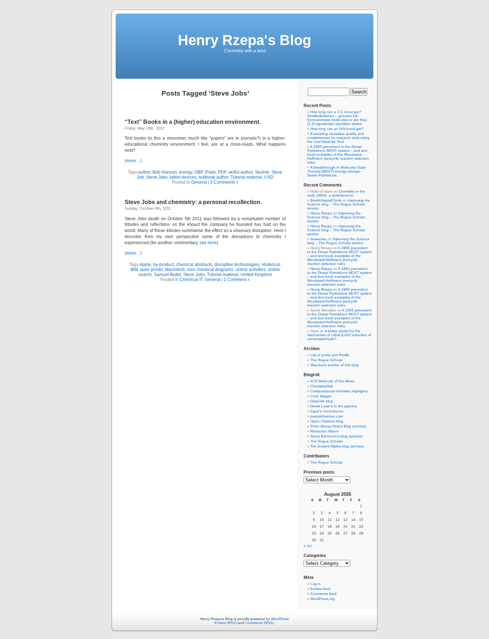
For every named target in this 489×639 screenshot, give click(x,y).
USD (268, 177)
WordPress (280, 619)
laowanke (318, 239)
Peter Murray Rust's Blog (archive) (338, 426)
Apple (145, 264)
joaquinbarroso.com (326, 416)
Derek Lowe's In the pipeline (333, 406)
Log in (315, 584)
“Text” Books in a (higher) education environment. (193, 122)
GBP (198, 172)
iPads (210, 172)
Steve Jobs (157, 177)
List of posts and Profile (329, 355)
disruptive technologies (237, 264)
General (199, 182)
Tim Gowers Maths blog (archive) (337, 446)
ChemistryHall (321, 386)
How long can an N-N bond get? (337, 129)
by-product (163, 264)
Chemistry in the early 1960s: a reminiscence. (336, 193)
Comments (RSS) (259, 623)
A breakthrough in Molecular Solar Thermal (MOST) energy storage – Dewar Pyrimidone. (336, 171)
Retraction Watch (324, 431)
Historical (271, 264)
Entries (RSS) (225, 623)
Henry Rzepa (321, 213)
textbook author (213, 177)
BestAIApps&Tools (325, 200)
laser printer (151, 269)
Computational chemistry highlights (339, 391)
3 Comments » (224, 182)
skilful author (240, 172)
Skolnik (262, 172)
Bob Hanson (164, 172)
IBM (134, 269)
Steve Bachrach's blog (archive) (336, 436)
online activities (251, 269)
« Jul (307, 546)
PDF (222, 172)
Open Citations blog (326, 421)
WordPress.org (322, 599)
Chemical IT (191, 279)
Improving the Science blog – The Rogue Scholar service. (338, 204)
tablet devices (183, 177)
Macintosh (175, 269)
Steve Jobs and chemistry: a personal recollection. (193, 202)
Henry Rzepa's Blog (244, 40)
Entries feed (320, 589)
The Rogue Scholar (326, 360)
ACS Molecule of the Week (332, 381)
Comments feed (323, 594)
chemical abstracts (194, 264)
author (144, 172)
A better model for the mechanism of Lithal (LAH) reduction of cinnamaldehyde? (339, 335)
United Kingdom (256, 274)
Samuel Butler (167, 274)
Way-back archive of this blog (334, 365)
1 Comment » (237, 279)
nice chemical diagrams (210, 269)
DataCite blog (321, 401)
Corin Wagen (321, 396)
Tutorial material (246, 177)
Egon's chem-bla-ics (326, 411)
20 (345, 526)
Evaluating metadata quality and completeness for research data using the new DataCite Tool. (338, 138)
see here (208, 242)
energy (185, 172)
